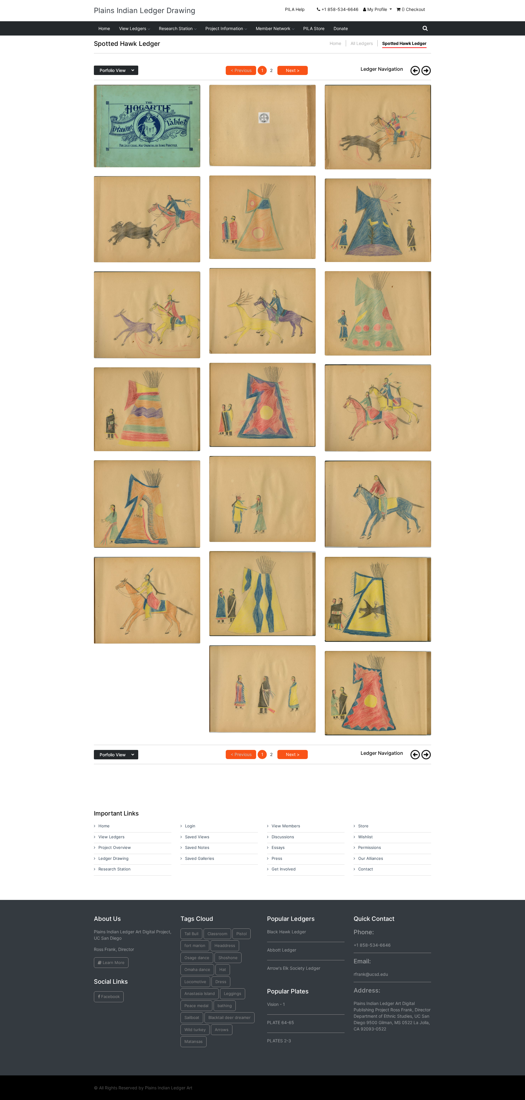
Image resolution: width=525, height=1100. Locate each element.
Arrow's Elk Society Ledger (293, 968)
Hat (222, 969)
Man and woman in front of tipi (263, 206)
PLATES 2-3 (279, 1040)
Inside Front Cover (262, 114)
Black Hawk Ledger (286, 931)
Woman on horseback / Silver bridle (378, 493)
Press (277, 858)
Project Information (224, 28)
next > (293, 70)
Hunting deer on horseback (263, 299)
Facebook (110, 996)
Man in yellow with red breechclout (147, 588)
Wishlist (365, 836)
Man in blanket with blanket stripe (147, 397)
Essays (278, 847)
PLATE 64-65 (280, 1022)
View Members (286, 825)
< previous (241, 70)
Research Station (176, 28)
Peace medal (196, 1005)
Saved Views (197, 836)
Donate (341, 28)
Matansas (193, 1041)
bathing (225, 1005)
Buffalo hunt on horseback (147, 207)
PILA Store (313, 28)
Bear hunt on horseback (378, 115)
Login (190, 825)
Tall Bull (191, 933)
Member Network (273, 28)
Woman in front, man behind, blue (378, 209)
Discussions (283, 836)
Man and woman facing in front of (262, 582)
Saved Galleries (199, 858)
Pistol (241, 933)
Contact (365, 869)
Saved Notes (197, 847)
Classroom (217, 933)
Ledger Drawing (113, 858)
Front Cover (147, 114)
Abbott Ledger (281, 949)
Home (104, 28)
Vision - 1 (276, 1004)
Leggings (232, 993)
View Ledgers (132, 28)
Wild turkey (195, 1029)
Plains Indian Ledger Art (168, 1087)
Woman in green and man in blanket (378, 682)
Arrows (221, 1029)
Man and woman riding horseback (378, 396)
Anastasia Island (199, 993)
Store (363, 825)
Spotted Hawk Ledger (404, 43)
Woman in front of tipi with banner (147, 492)
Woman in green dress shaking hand (262, 487)
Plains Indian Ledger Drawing (144, 10)
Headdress (224, 945)
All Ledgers (362, 43)
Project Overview (114, 847)
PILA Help (295, 9)
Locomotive (195, 981)
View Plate (145, 140)
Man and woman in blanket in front (262, 393)
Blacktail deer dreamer (229, 1017)
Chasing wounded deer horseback (147, 303)
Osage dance (196, 957)
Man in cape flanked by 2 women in (263, 677)
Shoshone (228, 957)
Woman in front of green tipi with (378, 302)
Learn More (113, 962)
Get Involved (284, 869)
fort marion (194, 945)
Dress (220, 981)
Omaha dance (197, 969)
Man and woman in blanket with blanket (378, 588)
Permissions (369, 847)
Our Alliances (370, 858)
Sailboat (191, 1017)
